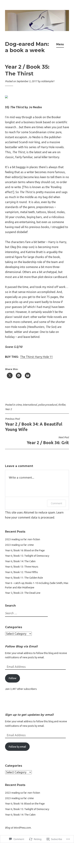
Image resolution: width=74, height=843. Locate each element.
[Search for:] (26, 613)
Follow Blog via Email (21, 646)
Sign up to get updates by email (29, 714)
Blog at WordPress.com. (18, 827)
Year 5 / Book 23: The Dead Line (22, 592)
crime (19, 404)
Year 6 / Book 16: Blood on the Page (25, 550)
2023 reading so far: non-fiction (22, 539)
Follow (12, 678)
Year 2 (8, 409)
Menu (60, 44)
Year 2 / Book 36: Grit (48, 440)
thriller (61, 404)
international (30, 404)
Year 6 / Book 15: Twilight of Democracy (27, 555)
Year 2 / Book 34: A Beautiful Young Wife (33, 424)
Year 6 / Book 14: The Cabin (20, 561)
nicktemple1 (47, 81)
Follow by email (17, 746)
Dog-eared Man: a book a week (27, 47)
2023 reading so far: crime (19, 544)
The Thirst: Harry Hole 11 (36, 356)
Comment (56, 503)
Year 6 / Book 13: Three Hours (21, 566)
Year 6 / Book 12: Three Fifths (21, 572)
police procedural (47, 404)
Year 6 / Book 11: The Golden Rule (24, 577)
